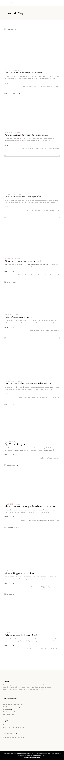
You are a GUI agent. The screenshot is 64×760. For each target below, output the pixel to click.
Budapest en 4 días (8, 709)
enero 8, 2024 (8, 314)
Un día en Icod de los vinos (11, 712)
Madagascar (56, 458)
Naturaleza (51, 520)
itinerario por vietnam (53, 148)
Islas (42, 210)
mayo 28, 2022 (9, 442)
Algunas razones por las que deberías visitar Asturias (29, 506)
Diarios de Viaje (41, 86)
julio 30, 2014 (8, 633)
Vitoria (51, 330)
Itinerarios (49, 86)
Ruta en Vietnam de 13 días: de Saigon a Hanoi (27, 134)
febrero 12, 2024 (9, 258)
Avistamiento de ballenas (52, 649)
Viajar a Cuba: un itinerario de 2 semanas (24, 72)
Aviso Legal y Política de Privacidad (13, 727)
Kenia (50, 397)
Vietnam (43, 148)
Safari (54, 397)
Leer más (37, 757)
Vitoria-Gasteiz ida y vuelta (18, 316)
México (42, 649)
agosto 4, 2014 (8, 570)
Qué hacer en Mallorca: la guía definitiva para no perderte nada (22, 707)
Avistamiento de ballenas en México (21, 635)
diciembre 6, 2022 (9, 381)
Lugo (39, 275)
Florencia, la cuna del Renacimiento (13, 704)
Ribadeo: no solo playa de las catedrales (23, 261)
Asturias (44, 275)
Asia (23, 148)
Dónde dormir (28, 397)
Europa (35, 275)
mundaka (57, 330)
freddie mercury (55, 210)
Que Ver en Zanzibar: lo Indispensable (22, 196)
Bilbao (32, 587)
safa (58, 397)
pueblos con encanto (54, 275)
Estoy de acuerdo (28, 757)
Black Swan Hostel (8, 714)
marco (19, 70)
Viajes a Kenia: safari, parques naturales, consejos (28, 383)
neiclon (18, 504)
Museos (57, 587)
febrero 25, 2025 (9, 70)
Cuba (34, 86)
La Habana (56, 86)
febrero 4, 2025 (9, 132)
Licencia (5, 724)
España (30, 275)
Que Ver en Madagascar (15, 444)
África (28, 210)
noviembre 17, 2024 (10, 194)
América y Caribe (27, 86)
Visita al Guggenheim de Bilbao (19, 573)
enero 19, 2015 (8, 504)
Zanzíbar (46, 210)
